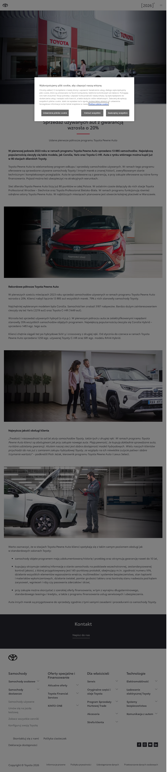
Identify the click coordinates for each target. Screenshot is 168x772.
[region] (84, 99)
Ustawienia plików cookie (55, 112)
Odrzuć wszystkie (92, 112)
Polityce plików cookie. (98, 104)
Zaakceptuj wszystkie (117, 112)
